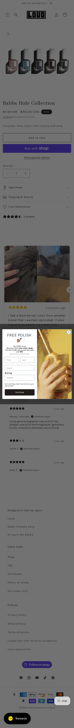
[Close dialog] (69, 332)
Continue (19, 392)
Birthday (8, 373)
